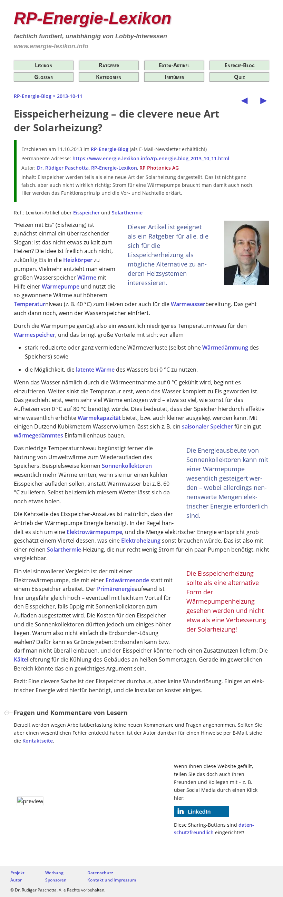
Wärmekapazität (99, 418)
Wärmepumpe (60, 286)
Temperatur (29, 304)
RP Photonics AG (159, 167)
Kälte (20, 659)
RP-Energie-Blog (32, 96)
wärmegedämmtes (38, 435)
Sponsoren (56, 880)
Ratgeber (109, 65)
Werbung (54, 873)
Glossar (43, 77)
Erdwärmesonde (127, 580)
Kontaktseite (37, 740)
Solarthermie (127, 212)
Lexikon (43, 65)
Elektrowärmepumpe (94, 532)
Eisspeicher (86, 212)
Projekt (17, 873)
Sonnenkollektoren (127, 466)
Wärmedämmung (225, 347)
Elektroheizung (140, 540)
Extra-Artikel (174, 65)
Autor (16, 880)
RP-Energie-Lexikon (92, 18)
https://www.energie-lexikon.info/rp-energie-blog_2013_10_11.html (150, 158)
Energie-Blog (239, 65)
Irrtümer (174, 77)
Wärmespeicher (34, 335)
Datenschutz (100, 873)
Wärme (86, 277)
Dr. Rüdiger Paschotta (63, 167)
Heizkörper (77, 260)
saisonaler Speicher (207, 426)
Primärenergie (116, 589)
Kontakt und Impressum (111, 880)
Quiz (239, 77)
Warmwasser (188, 304)
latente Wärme (95, 369)
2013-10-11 (69, 96)
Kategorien (108, 77)
